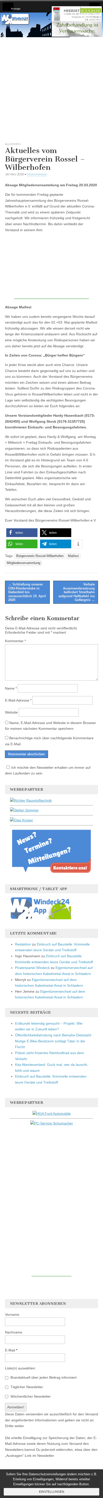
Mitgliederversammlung (23, 563)
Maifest (73, 556)
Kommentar (15, 641)
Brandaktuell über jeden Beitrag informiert (43, 1377)
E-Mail (11, 1350)
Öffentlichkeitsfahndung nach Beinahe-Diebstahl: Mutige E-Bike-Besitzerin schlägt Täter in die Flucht (53, 1041)
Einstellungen (51, 1492)
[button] (22, 532)
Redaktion (23, 944)
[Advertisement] (51, 88)
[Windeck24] (51, 24)
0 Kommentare (37, 174)
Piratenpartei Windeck (32, 968)
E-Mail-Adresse (18, 700)
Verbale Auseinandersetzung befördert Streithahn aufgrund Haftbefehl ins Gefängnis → (76, 592)
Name (11, 688)
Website (11, 712)
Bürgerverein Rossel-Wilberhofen (40, 556)
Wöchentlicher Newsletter (30, 1396)
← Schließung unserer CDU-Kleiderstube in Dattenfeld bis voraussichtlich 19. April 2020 (27, 592)
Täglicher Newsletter (26, 1387)
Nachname (13, 1332)
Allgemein (13, 144)
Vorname (12, 1314)
